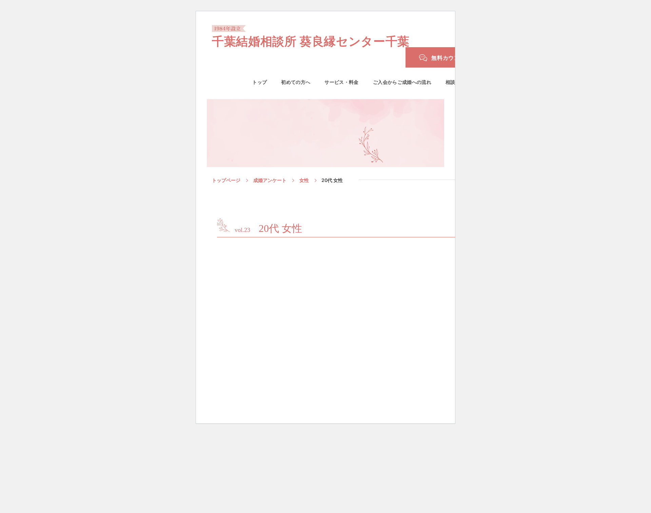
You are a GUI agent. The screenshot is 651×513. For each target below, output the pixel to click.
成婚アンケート (270, 180)
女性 (304, 180)
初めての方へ (295, 82)
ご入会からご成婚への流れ (402, 82)
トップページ (226, 180)
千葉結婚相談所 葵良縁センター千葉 (311, 40)
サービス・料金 (341, 82)
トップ (259, 82)
